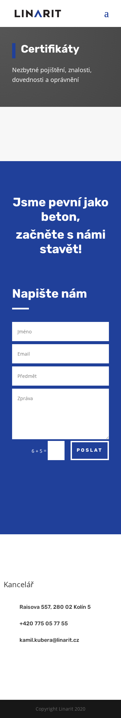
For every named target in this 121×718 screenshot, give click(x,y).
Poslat (90, 450)
